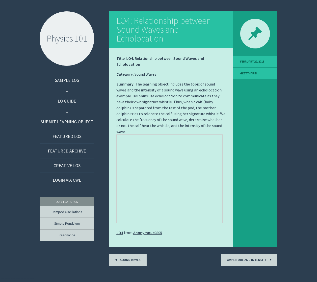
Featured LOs (67, 136)
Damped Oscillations (67, 212)
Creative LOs (66, 165)
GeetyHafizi (248, 73)
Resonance (67, 235)
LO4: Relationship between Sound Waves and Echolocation (163, 29)
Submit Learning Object (67, 122)
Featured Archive (67, 151)
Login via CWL (67, 180)
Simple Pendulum (67, 223)
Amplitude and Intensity (247, 260)
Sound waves (129, 260)
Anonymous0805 (147, 232)
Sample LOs (67, 80)
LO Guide (67, 101)
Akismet (30, 278)
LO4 (119, 232)
